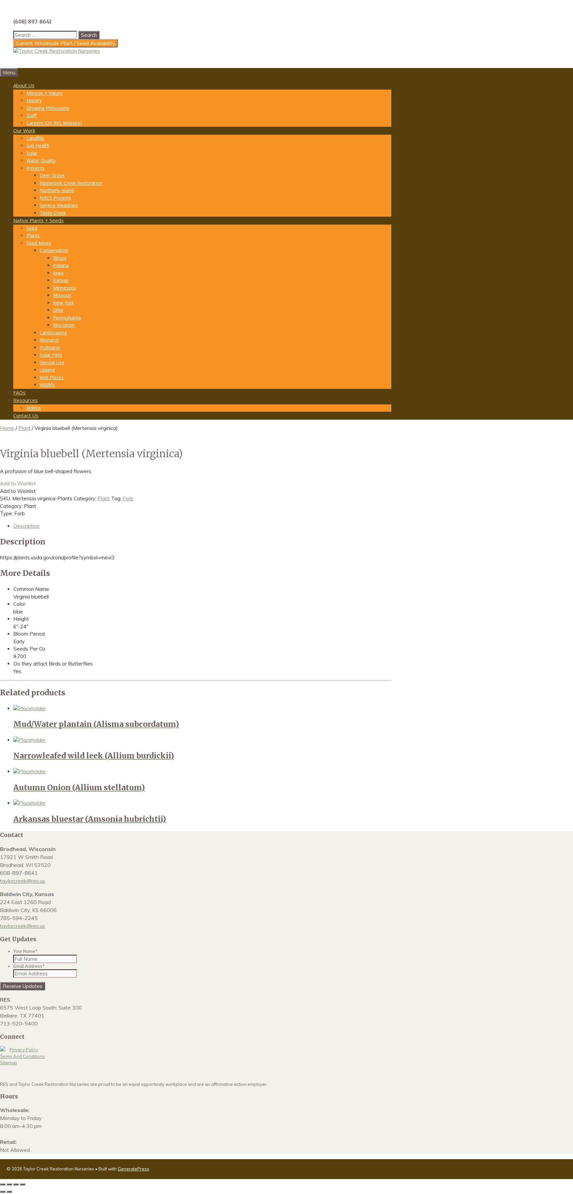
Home (7, 428)
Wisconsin (64, 325)
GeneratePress (133, 1168)
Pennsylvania (67, 318)
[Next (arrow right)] (9, 1192)
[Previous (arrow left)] (2, 1192)
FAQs (19, 392)
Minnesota (64, 288)
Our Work (24, 130)
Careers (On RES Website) (54, 123)
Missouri (62, 295)
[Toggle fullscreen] (9, 1184)
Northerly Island (57, 190)
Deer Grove (52, 175)
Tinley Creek (53, 213)
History (34, 100)
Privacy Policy (24, 1049)
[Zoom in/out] (2, 1184)
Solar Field (51, 355)
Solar (32, 153)
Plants (33, 235)
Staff (31, 115)
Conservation (54, 250)
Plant (24, 428)
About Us (23, 85)
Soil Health (38, 145)
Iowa (58, 273)
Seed (32, 228)
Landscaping (53, 332)
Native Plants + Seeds (38, 220)
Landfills (35, 138)
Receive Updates (22, 986)
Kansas (61, 280)
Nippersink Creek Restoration (71, 183)
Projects (35, 168)
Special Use (52, 362)
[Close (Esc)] (22, 1184)
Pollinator (50, 347)
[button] (18, 483)
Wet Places (52, 377)
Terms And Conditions (22, 1056)
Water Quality (41, 160)
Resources (25, 400)
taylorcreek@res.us (22, 881)
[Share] (16, 1184)
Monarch (49, 340)
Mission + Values (45, 93)
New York (63, 303)
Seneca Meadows (59, 205)
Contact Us (25, 415)
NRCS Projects (55, 198)
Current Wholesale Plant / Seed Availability (65, 43)
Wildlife (47, 385)
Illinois (59, 258)
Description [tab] (26, 526)
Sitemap (8, 1062)
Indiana (61, 265)
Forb (128, 498)
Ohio (58, 310)
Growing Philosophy (48, 108)
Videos (34, 408)
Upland (47, 370)
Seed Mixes (39, 243)
